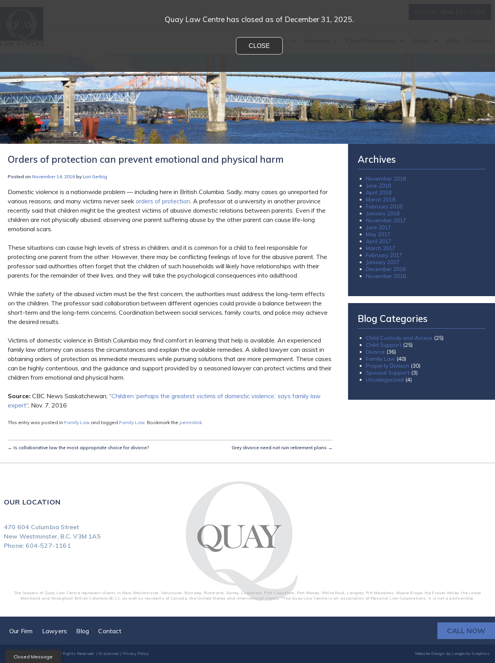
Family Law (77, 422)
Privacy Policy (136, 653)
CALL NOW (466, 630)
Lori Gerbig (95, 176)
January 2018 (382, 213)
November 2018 (386, 178)
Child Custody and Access (399, 337)
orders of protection (163, 201)
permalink (190, 422)
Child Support (383, 344)
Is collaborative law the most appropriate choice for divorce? (78, 447)
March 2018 (380, 199)
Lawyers (54, 631)
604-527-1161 (48, 545)
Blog (82, 631)
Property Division (387, 365)
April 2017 (378, 241)
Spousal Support (388, 372)
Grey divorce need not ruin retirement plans (282, 447)
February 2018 (384, 206)
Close (259, 46)
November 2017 (386, 220)
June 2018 (378, 185)
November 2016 (386, 276)
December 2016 (386, 269)
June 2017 (378, 227)
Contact (109, 631)
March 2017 (380, 248)
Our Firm (21, 631)
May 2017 (378, 234)
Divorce (375, 351)
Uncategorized (385, 379)
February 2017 (384, 255)
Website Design (430, 653)
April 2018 (378, 192)
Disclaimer (109, 653)
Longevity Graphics (470, 653)
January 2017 (382, 262)
